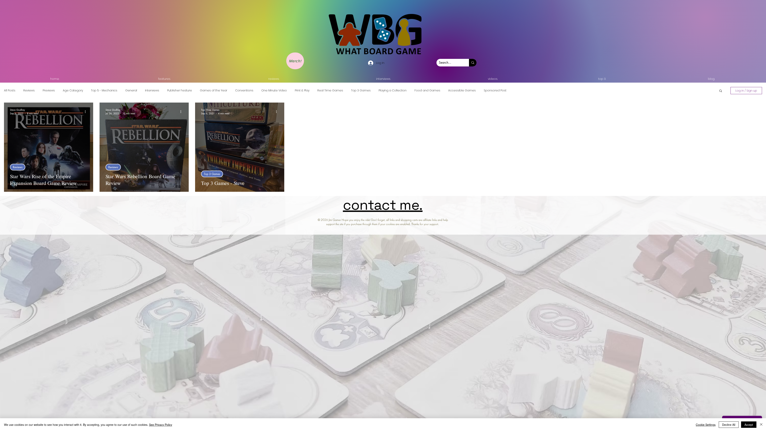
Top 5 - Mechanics (104, 90)
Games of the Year (213, 90)
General (131, 90)
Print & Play (302, 90)
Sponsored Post (495, 90)
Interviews (152, 90)
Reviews (29, 90)
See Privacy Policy (160, 425)
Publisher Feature (179, 90)
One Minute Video (274, 90)
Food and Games (427, 90)
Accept (748, 425)
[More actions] (86, 111)
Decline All (728, 425)
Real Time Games (330, 90)
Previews (49, 90)
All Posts (9, 90)
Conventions (244, 90)
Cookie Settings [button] (706, 425)
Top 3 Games (361, 90)
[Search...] (473, 62)
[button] (721, 91)
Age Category (73, 90)
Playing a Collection (393, 90)
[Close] (761, 424)
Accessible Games (462, 90)
